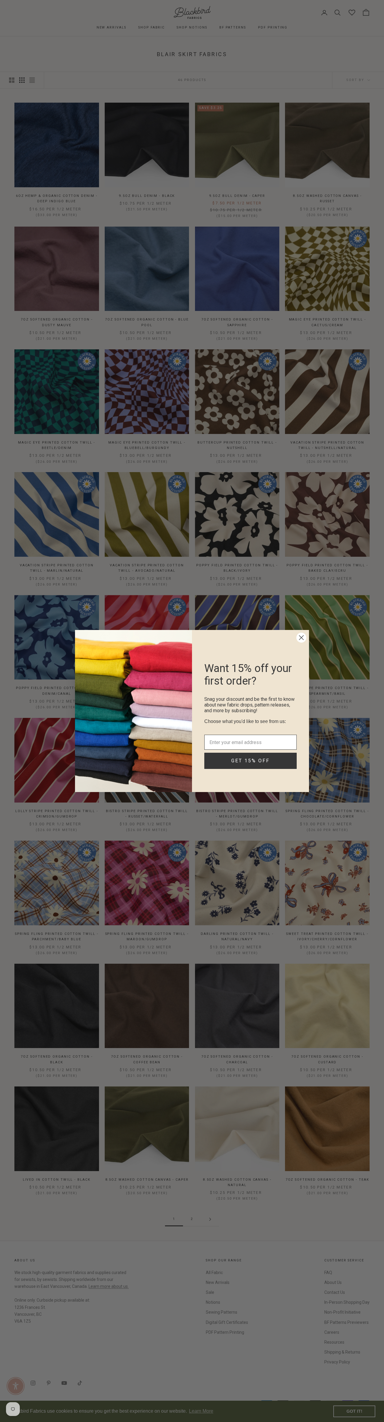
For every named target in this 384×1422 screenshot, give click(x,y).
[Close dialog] (301, 637)
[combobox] (248, 729)
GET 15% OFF (250, 768)
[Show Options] (291, 729)
